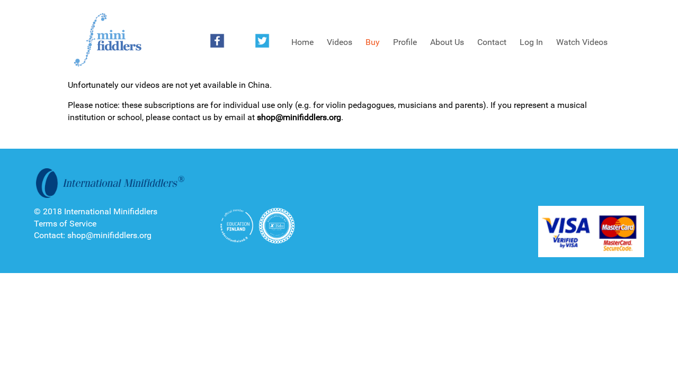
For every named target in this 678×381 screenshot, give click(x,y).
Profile (405, 42)
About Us (447, 42)
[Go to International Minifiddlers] (107, 40)
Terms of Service (65, 224)
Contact (491, 42)
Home (302, 42)
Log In (531, 42)
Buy (372, 42)
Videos (339, 42)
